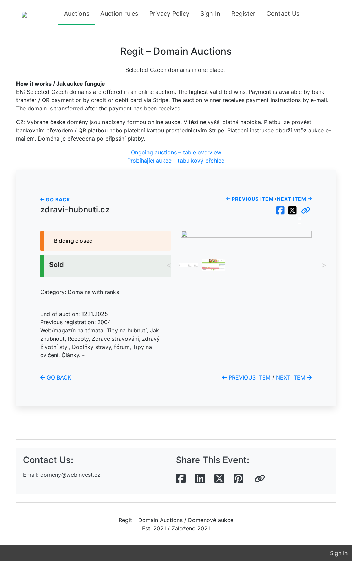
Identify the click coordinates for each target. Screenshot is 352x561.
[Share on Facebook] (181, 479)
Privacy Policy (169, 13)
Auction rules (119, 13)
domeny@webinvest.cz (70, 474)
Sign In (210, 13)
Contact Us (282, 13)
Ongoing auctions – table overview (176, 152)
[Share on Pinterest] (238, 479)
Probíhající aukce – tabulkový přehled (176, 160)
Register (243, 13)
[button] (306, 211)
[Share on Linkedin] (200, 479)
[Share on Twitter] (219, 479)
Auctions (76, 13)
